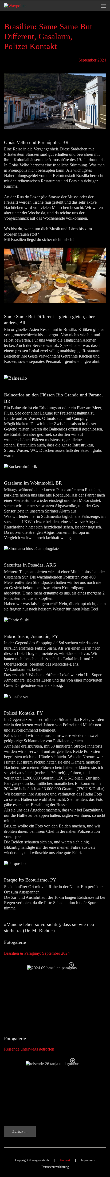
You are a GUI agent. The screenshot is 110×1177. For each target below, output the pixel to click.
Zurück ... (20, 1131)
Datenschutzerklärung (55, 1167)
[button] (103, 5)
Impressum (88, 1160)
